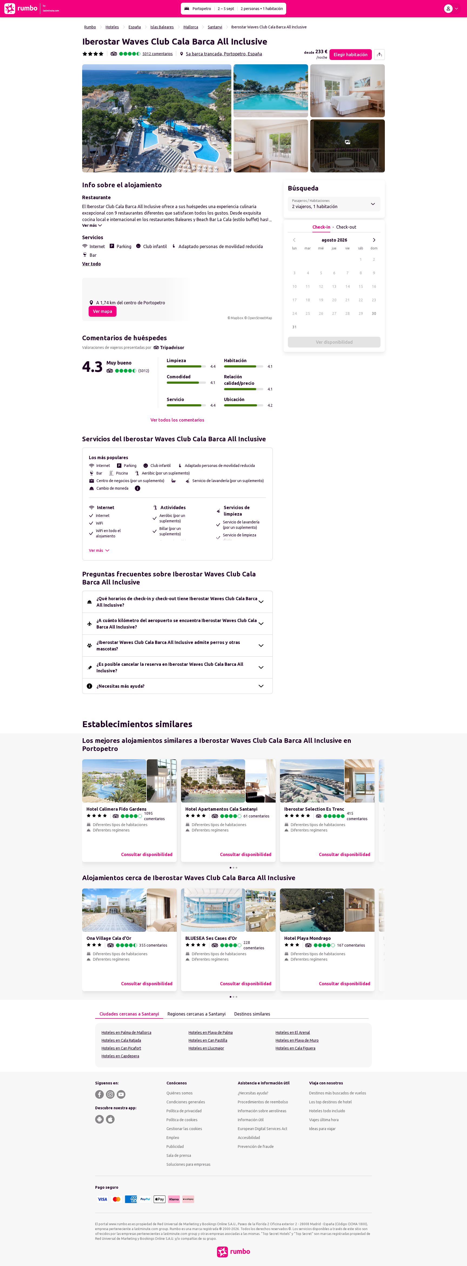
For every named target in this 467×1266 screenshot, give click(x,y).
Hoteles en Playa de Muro (297, 1040)
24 (294, 313)
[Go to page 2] (233, 868)
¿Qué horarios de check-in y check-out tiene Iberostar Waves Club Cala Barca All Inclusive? (176, 601)
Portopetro (202, 8)
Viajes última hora (324, 1120)
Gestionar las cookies (184, 1129)
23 (374, 300)
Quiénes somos (179, 1093)
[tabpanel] (233, 1045)
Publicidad (175, 1146)
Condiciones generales (185, 1102)
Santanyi (215, 27)
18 (308, 300)
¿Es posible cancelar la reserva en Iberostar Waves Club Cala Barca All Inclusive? (169, 667)
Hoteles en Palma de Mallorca (126, 1032)
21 (347, 300)
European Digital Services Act (262, 1129)
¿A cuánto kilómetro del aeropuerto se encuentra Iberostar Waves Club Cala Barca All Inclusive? (176, 623)
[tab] (129, 1014)
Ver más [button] (96, 550)
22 (361, 300)
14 (347, 286)
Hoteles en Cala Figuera (295, 1048)
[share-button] (379, 54)
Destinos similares (252, 1013)
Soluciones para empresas (188, 1164)
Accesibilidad (249, 1137)
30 (374, 313)
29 (361, 313)
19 (321, 300)
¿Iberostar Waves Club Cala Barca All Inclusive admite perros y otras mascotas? (168, 645)
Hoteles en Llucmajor (206, 1048)
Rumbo (90, 27)
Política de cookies (182, 1120)
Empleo (172, 1137)
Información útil (251, 1120)
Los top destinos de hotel (330, 1102)
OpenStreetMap (260, 318)
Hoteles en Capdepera (120, 1056)
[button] (156, 118)
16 (374, 286)
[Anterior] (294, 240)
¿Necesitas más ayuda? (120, 686)
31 (294, 327)
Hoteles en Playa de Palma (211, 1032)
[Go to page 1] (230, 868)
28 (347, 313)
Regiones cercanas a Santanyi (197, 1013)
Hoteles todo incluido (327, 1111)
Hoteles (112, 27)
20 (334, 300)
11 (308, 286)
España (135, 27)
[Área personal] (452, 8)
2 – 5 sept (226, 8)
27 (334, 313)
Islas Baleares (162, 27)
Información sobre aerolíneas (262, 1111)
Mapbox (237, 318)
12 (321, 286)
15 (361, 286)
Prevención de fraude (256, 1146)
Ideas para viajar (322, 1129)
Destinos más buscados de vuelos (337, 1093)
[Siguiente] (374, 240)
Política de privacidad (184, 1111)
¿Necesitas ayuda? (253, 1093)
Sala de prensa (178, 1155)
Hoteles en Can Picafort (121, 1048)
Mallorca (191, 27)
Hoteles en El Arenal (293, 1032)
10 (294, 286)
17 (294, 300)
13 (334, 286)
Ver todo (91, 263)
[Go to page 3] (236, 868)
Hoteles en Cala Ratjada (121, 1040)
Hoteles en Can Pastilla (208, 1040)
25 (308, 313)
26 (321, 313)
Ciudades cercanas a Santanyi (129, 1013)
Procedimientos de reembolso (263, 1102)
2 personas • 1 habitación (262, 8)
